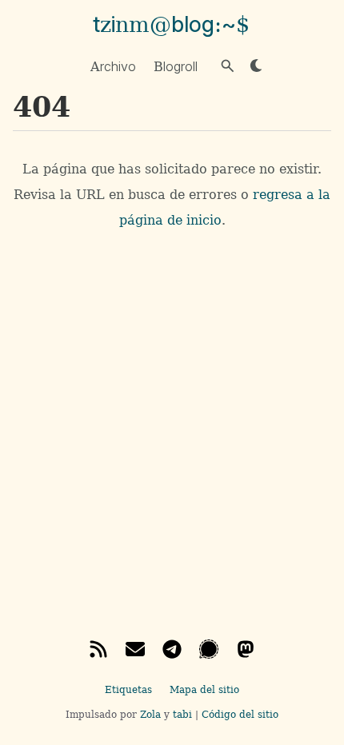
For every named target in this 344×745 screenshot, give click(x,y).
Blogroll (176, 66)
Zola (150, 714)
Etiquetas (128, 689)
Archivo (113, 66)
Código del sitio (240, 714)
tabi (182, 714)
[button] (227, 66)
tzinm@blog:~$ (171, 24)
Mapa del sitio (204, 689)
